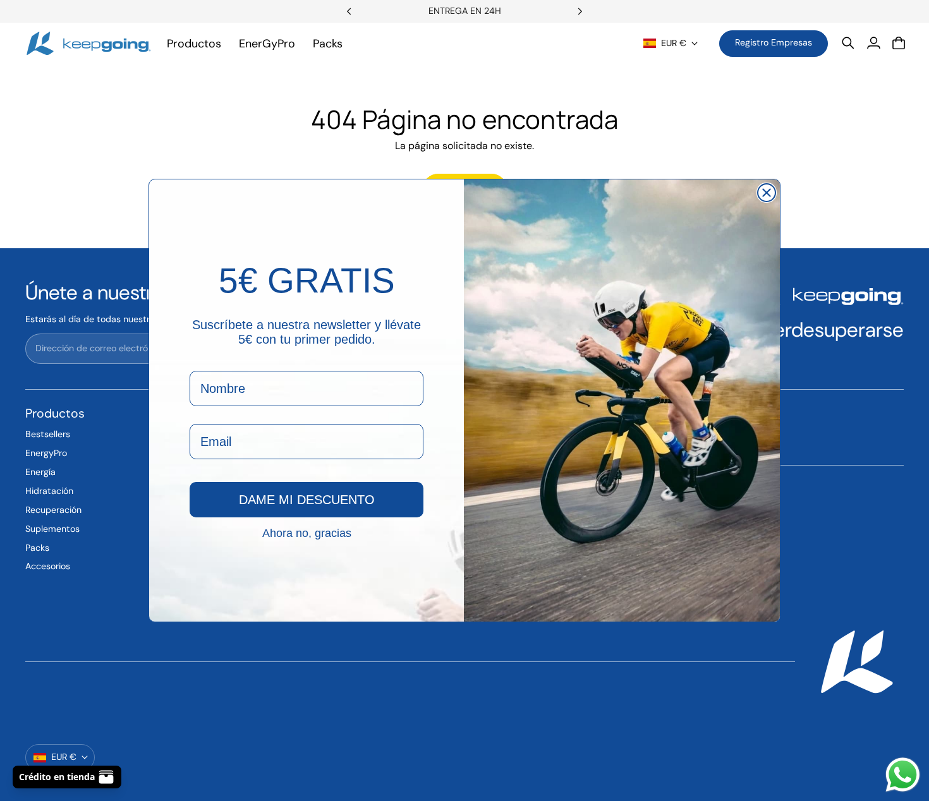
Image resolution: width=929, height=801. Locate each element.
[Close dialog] (766, 193)
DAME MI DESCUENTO (307, 500)
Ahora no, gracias (306, 532)
